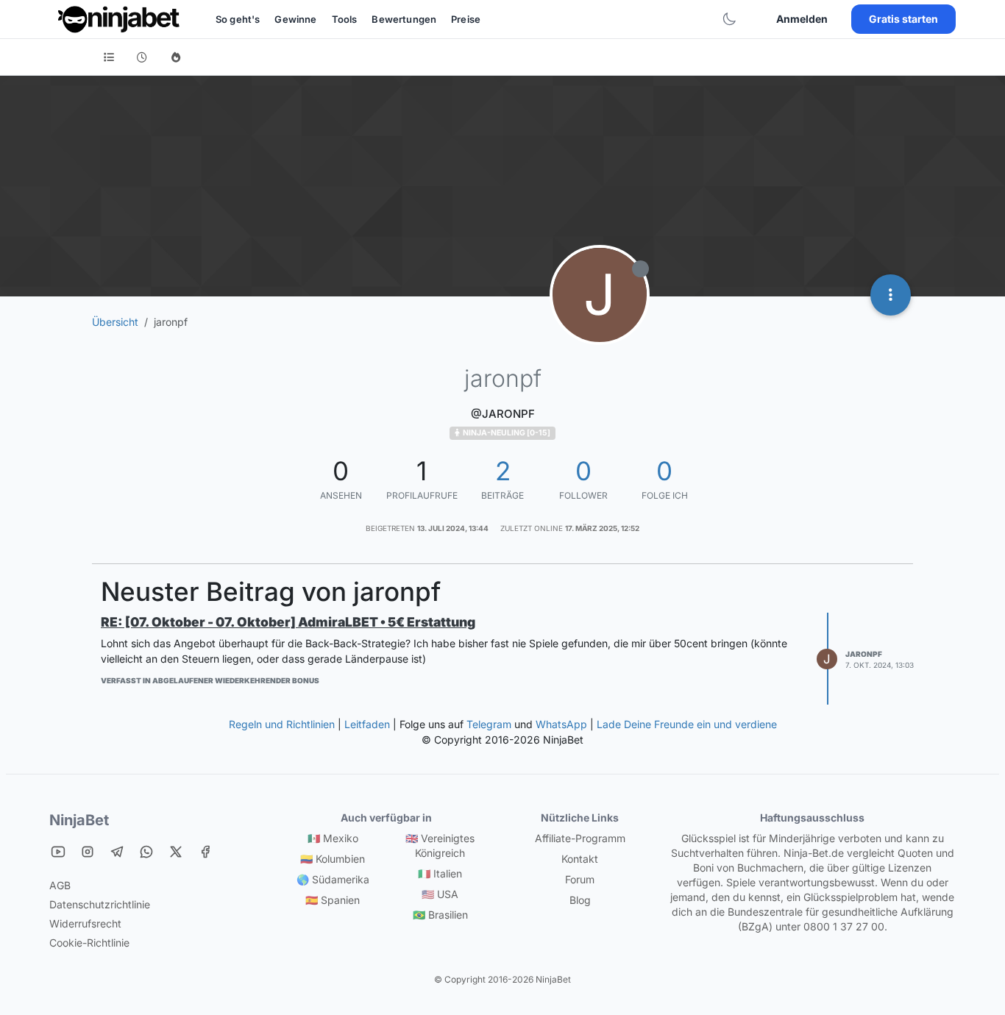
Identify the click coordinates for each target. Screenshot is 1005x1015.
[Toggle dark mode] (729, 19)
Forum (579, 879)
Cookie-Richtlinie (89, 942)
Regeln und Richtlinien (282, 724)
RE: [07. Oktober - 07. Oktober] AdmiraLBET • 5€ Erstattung (288, 622)
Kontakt (579, 858)
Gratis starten (903, 19)
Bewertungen (404, 19)
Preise (465, 19)
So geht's (238, 19)
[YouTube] (58, 851)
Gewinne (295, 19)
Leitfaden (367, 724)
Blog (580, 900)
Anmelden (802, 19)
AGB (60, 885)
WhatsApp (561, 724)
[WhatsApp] (146, 851)
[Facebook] (205, 851)
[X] (176, 851)
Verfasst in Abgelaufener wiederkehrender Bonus (210, 680)
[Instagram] (87, 851)
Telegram (488, 724)
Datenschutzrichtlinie (99, 904)
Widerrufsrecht (85, 923)
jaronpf (863, 653)
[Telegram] (117, 851)
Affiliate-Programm (580, 838)
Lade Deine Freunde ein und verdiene (687, 724)
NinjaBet (79, 820)
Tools (345, 19)
